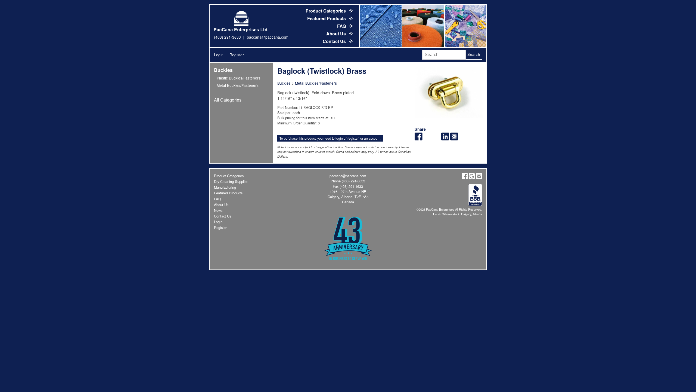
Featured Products (327, 18)
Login (218, 54)
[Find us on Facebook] (465, 177)
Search (473, 55)
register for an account (363, 138)
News (218, 210)
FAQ (342, 26)
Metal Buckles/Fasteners (238, 85)
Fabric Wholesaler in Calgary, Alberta (457, 214)
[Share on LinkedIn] (445, 139)
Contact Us (335, 41)
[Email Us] (479, 177)
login (339, 138)
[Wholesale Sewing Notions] (465, 26)
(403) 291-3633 (227, 37)
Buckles (223, 69)
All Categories (227, 100)
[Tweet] (427, 139)
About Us (336, 33)
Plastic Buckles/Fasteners (238, 78)
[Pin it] (436, 139)
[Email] (454, 139)
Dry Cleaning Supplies (231, 181)
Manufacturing (225, 187)
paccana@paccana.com (267, 37)
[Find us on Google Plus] (472, 177)
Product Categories (326, 11)
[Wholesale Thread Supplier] (423, 26)
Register (236, 54)
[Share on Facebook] (418, 139)
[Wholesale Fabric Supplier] (380, 26)
